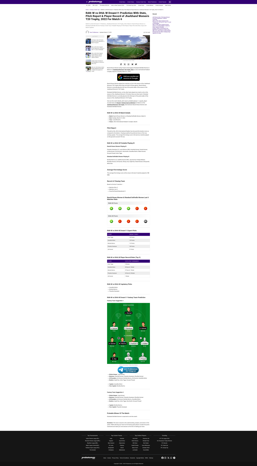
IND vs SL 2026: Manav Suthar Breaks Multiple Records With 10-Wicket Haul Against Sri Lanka (162, 32)
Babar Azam (135, 447)
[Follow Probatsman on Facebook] (162, 458)
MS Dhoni (135, 443)
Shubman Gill (146, 438)
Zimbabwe (111, 450)
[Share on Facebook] (121, 64)
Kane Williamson (146, 445)
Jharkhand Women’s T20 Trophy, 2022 (123, 69)
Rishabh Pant (146, 440)
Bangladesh (111, 447)
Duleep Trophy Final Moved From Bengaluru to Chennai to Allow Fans (98, 62)
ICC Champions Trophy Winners (164, 440)
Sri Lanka (111, 445)
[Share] (136, 64)
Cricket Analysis (159, 5)
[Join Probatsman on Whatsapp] (171, 458)
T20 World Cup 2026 (131, 5)
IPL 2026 (88, 5)
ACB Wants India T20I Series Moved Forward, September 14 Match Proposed (98, 41)
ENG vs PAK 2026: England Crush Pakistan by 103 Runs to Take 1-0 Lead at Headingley (98, 48)
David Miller (146, 450)
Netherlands (122, 450)
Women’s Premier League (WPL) (92, 440)
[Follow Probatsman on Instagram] (165, 458)
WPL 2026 (95, 5)
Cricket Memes (149, 5)
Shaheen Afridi (145, 447)
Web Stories (168, 5)
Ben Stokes (146, 443)
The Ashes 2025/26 (104, 5)
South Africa (122, 440)
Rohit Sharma (135, 440)
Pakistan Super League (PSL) (93, 447)
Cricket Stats (141, 5)
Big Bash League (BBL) (92, 443)
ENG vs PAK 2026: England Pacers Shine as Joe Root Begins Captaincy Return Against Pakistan (161, 26)
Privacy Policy (115, 458)
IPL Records (164, 443)
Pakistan (122, 445)
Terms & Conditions (124, 458)
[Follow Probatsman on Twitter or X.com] (168, 458)
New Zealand (111, 443)
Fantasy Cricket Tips (141, 2)
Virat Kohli (135, 438)
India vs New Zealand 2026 (117, 5)
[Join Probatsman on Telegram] (174, 458)
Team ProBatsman (94, 32)
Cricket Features (162, 2)
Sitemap (151, 458)
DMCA (146, 458)
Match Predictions (152, 2)
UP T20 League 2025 (164, 438)
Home (87, 9)
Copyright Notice (140, 458)
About (104, 458)
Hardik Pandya (135, 445)
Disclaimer (132, 458)
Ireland (122, 447)
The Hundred (93, 450)
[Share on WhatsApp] (128, 64)
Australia (122, 438)
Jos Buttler (135, 450)
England (111, 440)
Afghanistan (122, 443)
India (111, 438)
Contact (109, 458)
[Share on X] (124, 64)
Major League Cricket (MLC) (92, 445)
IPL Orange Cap (164, 447)
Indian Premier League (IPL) (92, 438)
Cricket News (122, 2)
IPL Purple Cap (164, 445)
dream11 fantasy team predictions (126, 103)
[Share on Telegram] (132, 64)
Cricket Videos (130, 2)
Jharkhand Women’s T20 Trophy (115, 104)
